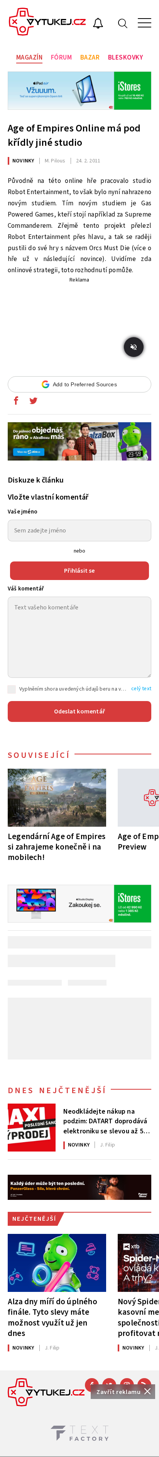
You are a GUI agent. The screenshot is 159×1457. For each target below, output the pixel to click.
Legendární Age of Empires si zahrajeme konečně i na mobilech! (56, 847)
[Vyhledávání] (122, 23)
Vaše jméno (22, 512)
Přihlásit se (79, 570)
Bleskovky (125, 57)
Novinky (23, 161)
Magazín (29, 57)
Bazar (90, 57)
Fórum (61, 57)
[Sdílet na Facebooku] (16, 402)
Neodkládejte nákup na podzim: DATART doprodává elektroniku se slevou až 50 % (105, 1121)
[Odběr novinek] (98, 24)
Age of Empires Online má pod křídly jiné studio (74, 135)
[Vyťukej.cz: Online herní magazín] (47, 23)
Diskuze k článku (36, 480)
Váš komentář (26, 589)
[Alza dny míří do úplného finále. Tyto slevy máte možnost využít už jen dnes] (57, 1263)
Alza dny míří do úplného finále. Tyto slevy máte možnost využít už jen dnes (52, 1317)
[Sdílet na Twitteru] (33, 402)
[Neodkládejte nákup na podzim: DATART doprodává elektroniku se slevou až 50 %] (32, 1128)
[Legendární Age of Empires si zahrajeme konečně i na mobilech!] (57, 798)
